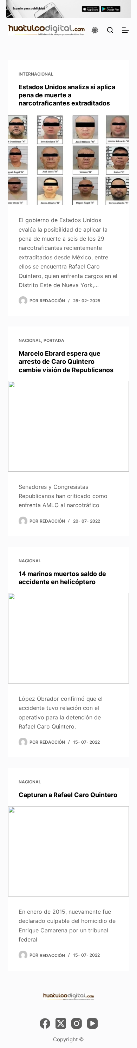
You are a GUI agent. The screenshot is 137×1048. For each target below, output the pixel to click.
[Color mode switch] (94, 30)
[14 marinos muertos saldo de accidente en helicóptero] (68, 638)
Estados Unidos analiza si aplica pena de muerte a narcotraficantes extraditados (67, 95)
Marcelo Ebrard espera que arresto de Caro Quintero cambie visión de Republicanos (66, 362)
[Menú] (125, 30)
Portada (54, 340)
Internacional (36, 74)
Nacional (30, 340)
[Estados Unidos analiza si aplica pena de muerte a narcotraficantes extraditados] (68, 160)
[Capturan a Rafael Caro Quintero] (68, 851)
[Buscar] (110, 30)
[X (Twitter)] (61, 1023)
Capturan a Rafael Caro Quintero (68, 794)
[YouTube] (92, 1023)
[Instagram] (76, 1023)
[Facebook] (45, 1023)
